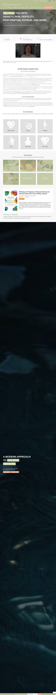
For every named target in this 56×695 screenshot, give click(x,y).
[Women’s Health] (11, 124)
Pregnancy (45, 130)
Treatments (15, 7)
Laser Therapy (11, 178)
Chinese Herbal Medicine (28, 178)
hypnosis (33, 76)
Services (9, 7)
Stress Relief (28, 146)
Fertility (22, 7)
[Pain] (11, 140)
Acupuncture (7, 76)
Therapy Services (45, 178)
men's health (24, 75)
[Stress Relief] (28, 140)
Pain (11, 146)
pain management (11, 75)
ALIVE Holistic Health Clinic (14, 4)
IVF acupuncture (22, 99)
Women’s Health (11, 130)
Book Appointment (49, 7)
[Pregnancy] (45, 124)
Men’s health (45, 146)
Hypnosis (45, 164)
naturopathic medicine (27, 76)
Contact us (40, 7)
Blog (35, 7)
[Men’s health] (45, 140)
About (27, 7)
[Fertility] (28, 124)
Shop (32, 7)
